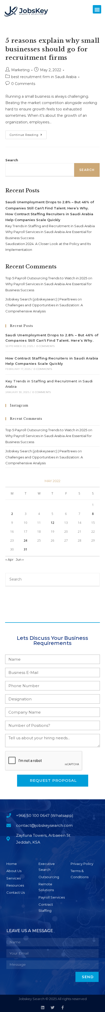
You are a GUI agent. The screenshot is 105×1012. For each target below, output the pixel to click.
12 (52, 523)
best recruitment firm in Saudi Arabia (43, 77)
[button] (97, 9)
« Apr (9, 559)
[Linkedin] (43, 1007)
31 (25, 549)
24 (25, 540)
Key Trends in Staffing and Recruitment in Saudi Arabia (50, 226)
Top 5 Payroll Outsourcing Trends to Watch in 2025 (46, 278)
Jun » (20, 559)
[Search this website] (52, 579)
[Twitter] (53, 1007)
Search (11, 160)
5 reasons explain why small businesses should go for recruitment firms (52, 49)
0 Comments (23, 83)
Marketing (20, 70)
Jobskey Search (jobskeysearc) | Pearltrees (41, 299)
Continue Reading (28, 134)
